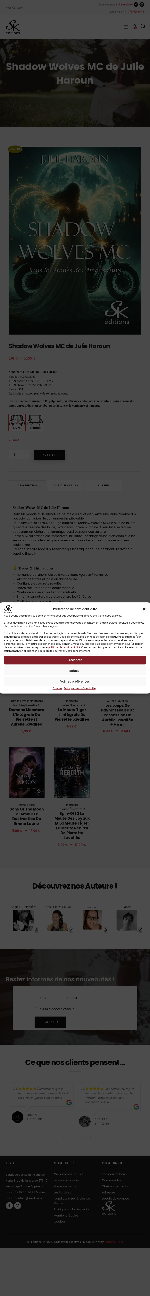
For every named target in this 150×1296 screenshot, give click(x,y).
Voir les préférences (75, 681)
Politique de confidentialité (80, 688)
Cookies (57, 688)
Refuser (75, 671)
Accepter (75, 660)
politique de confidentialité (64, 647)
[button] (144, 609)
